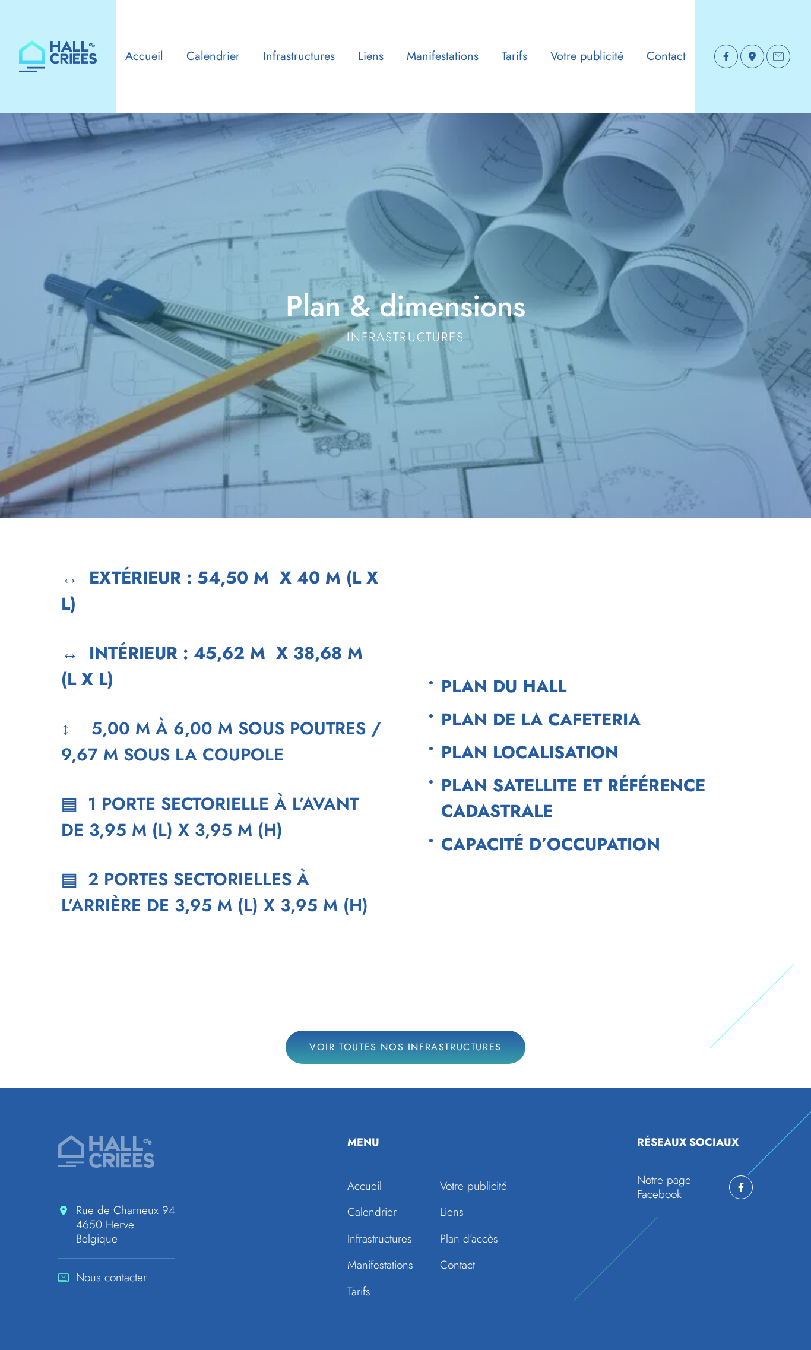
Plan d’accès (469, 1239)
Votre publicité (586, 56)
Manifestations (443, 56)
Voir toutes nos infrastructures (405, 1047)
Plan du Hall (503, 686)
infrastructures (406, 337)
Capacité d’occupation (550, 844)
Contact (666, 56)
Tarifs (514, 56)
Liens (371, 56)
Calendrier (213, 56)
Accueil (144, 56)
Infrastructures (299, 56)
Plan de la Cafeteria (541, 719)
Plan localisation (530, 752)
